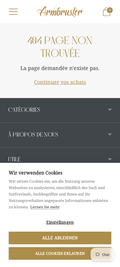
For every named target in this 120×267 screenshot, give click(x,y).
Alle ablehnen (60, 237)
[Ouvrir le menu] (13, 12)
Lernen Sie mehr (45, 207)
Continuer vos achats (60, 82)
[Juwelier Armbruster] (60, 11)
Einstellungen (60, 222)
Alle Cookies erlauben (60, 253)
